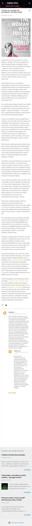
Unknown (11, 312)
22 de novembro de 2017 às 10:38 (17, 313)
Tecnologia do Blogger (17, 522)
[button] (29, 10)
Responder (12, 393)
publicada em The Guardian (14, 287)
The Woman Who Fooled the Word (18, 281)
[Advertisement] (16, 433)
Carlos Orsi (12, 3)
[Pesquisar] (29, 3)
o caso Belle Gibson (17, 260)
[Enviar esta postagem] (6, 306)
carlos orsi (17, 351)
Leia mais (27, 470)
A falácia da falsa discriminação (13, 455)
